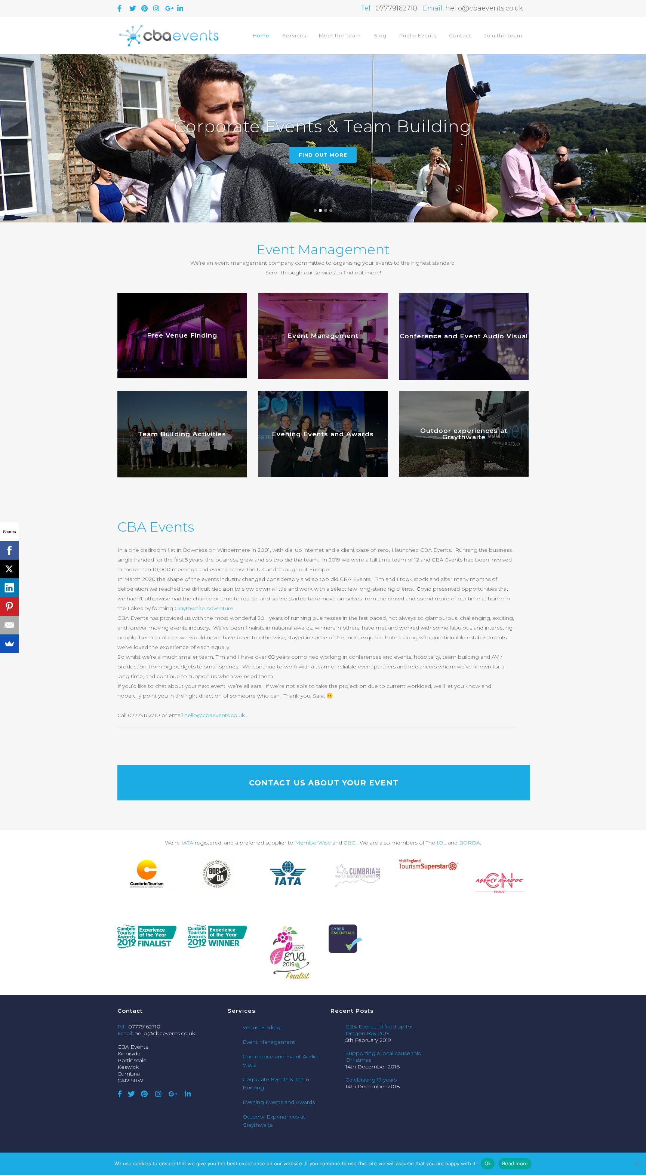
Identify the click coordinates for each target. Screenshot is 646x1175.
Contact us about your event (324, 782)
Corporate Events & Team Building (276, 1083)
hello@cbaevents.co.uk (214, 715)
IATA (187, 842)
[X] (9, 569)
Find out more (323, 155)
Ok (488, 1163)
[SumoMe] (9, 643)
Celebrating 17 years (371, 1079)
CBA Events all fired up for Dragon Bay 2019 (379, 1030)
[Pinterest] (9, 606)
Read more (515, 1163)
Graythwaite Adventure (204, 608)
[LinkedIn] (9, 587)
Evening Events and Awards (279, 1102)
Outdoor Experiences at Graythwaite (274, 1120)
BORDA (469, 842)
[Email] (9, 625)
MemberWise (313, 842)
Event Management (269, 1042)
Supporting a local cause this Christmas (383, 1056)
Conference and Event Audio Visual (280, 1060)
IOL (441, 842)
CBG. (351, 842)
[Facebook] (9, 550)
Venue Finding (261, 1027)
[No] (636, 1164)
